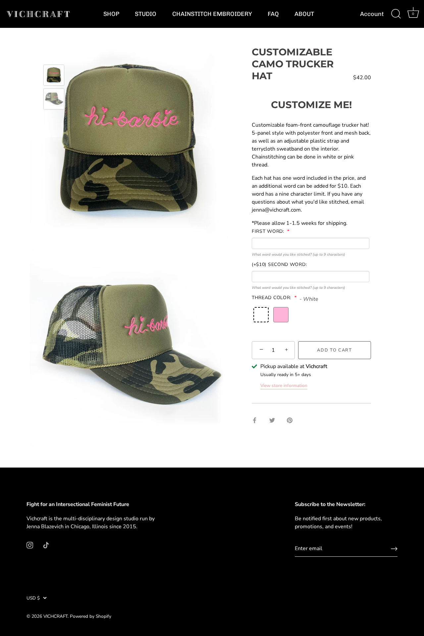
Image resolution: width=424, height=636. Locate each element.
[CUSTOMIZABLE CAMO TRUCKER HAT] (53, 75)
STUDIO (145, 14)
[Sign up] (394, 548)
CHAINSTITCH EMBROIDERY (212, 14)
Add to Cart (334, 350)
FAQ (273, 14)
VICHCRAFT (55, 616)
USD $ (33, 598)
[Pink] (281, 314)
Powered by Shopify (90, 616)
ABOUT (304, 14)
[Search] (396, 14)
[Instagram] (29, 544)
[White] (261, 314)
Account (372, 14)
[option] (54, 76)
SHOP (111, 14)
